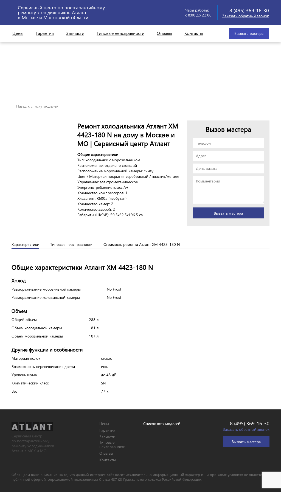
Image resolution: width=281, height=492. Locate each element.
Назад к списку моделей (37, 106)
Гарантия (45, 33)
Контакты (193, 33)
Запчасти (75, 33)
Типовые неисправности (120, 33)
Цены (17, 33)
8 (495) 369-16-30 (249, 10)
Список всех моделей (161, 423)
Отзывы (164, 33)
